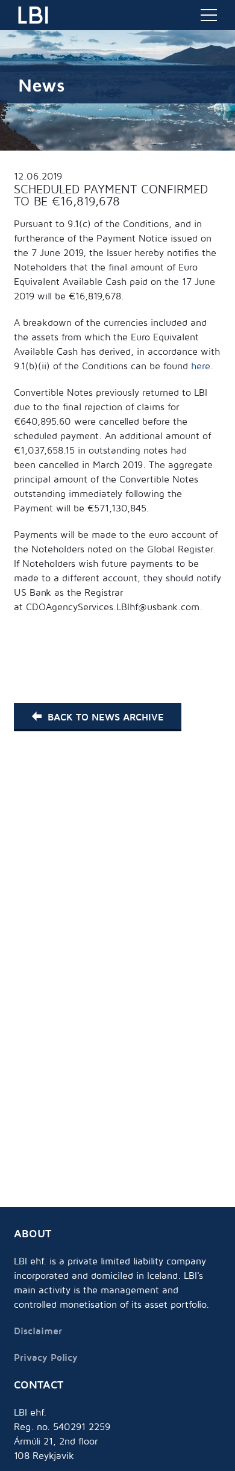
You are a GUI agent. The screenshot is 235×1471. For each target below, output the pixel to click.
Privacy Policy (46, 1357)
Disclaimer (38, 1330)
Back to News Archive (105, 716)
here (200, 365)
